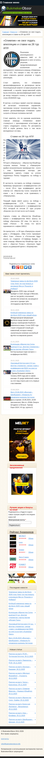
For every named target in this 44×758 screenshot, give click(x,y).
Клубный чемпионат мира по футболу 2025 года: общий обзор (20, 606)
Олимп (21, 550)
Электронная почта (17, 520)
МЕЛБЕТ (22, 536)
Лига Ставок (24, 557)
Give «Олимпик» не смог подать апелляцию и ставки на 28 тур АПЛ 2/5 (6, 256)
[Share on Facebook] (13, 267)
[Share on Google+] (17, 267)
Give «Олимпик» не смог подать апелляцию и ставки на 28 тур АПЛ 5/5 (11, 256)
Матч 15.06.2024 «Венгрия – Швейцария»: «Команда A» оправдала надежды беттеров (22, 394)
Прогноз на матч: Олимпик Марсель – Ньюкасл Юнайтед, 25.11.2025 (20, 691)
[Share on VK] (30, 267)
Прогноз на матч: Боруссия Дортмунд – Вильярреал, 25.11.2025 (19, 706)
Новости (13, 32)
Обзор (30, 538)
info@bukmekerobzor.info (10, 744)
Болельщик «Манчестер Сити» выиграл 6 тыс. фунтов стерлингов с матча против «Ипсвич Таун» (25, 346)
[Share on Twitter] (25, 267)
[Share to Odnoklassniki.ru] (21, 267)
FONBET (22, 564)
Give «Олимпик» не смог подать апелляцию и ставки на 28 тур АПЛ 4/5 (10, 256)
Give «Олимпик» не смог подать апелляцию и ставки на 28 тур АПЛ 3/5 (8, 256)
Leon (21, 542)
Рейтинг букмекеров (22, 532)
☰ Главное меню (9, 2)
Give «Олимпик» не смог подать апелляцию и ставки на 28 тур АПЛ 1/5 (4, 256)
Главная (5, 32)
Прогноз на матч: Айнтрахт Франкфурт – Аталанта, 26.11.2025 (19, 675)
